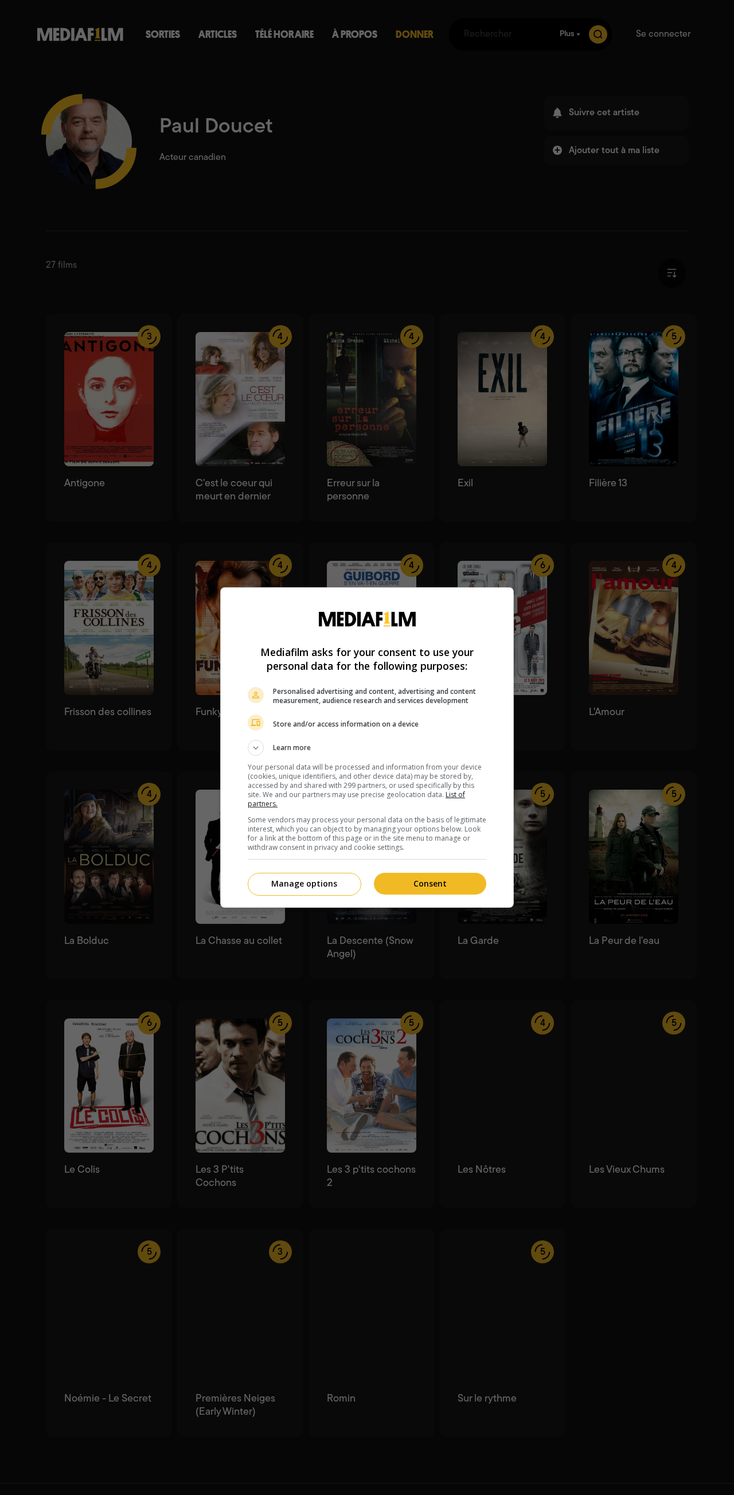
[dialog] (367, 747)
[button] (367, 748)
